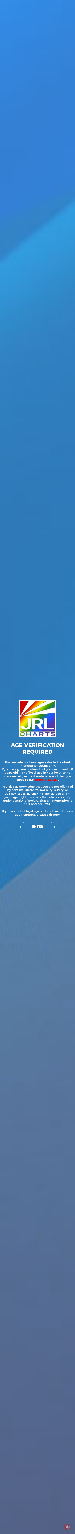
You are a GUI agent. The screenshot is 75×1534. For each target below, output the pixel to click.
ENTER (37, 826)
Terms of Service (46, 779)
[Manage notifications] (67, 1527)
